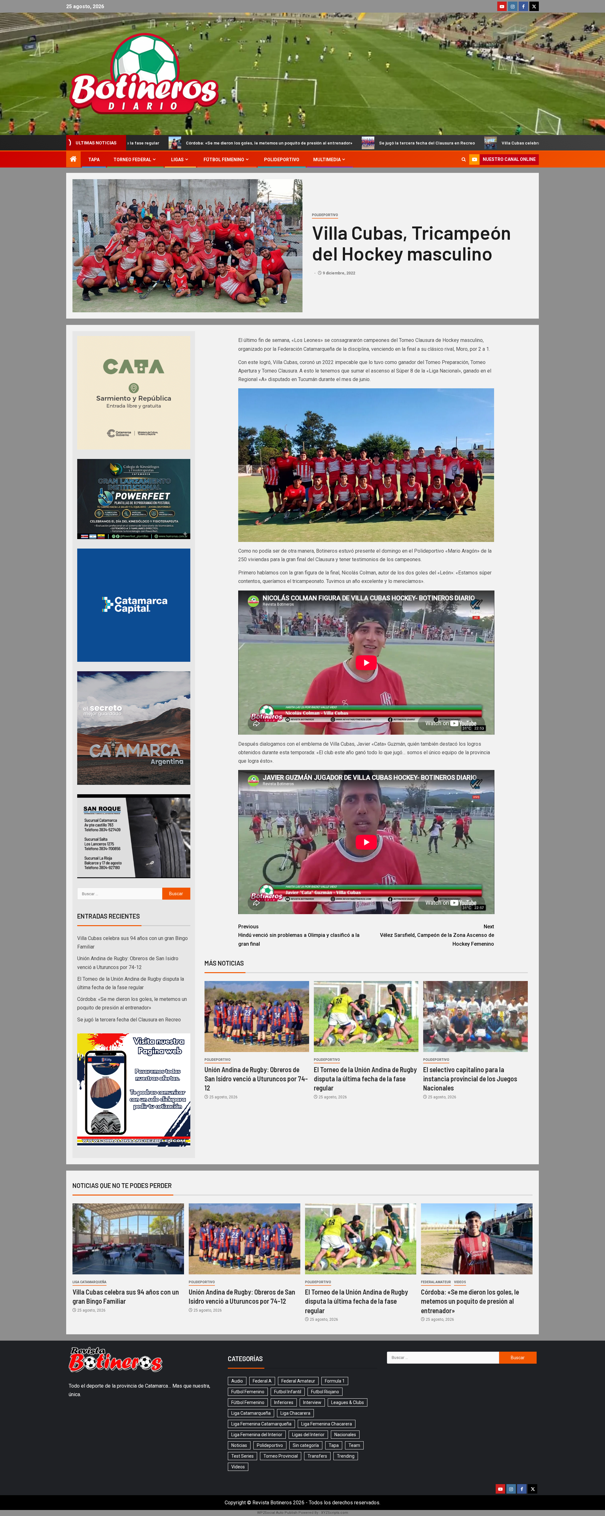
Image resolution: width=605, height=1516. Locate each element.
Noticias (239, 1445)
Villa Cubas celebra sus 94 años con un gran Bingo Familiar (406, 142)
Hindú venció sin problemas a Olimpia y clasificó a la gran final (299, 935)
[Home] (73, 159)
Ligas (177, 159)
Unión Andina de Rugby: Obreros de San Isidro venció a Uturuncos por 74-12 (256, 1078)
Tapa (94, 159)
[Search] (464, 159)
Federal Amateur (436, 1282)
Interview (312, 1402)
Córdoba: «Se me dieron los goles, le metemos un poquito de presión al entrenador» (470, 1301)
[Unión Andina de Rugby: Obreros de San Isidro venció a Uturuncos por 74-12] (257, 1016)
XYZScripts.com (334, 1513)
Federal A (262, 1381)
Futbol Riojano (325, 1391)
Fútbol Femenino (224, 159)
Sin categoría (306, 1445)
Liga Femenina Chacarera (326, 1423)
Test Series (242, 1456)
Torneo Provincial (280, 1456)
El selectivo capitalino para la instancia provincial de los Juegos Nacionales (470, 1078)
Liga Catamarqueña (89, 1282)
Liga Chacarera (295, 1413)
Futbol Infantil (287, 1391)
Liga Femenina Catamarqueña (261, 1423)
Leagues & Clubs (347, 1402)
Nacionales (345, 1434)
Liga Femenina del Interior (256, 1434)
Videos (460, 1282)
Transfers (317, 1456)
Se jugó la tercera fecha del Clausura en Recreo (273, 142)
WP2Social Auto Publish (277, 1513)
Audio (237, 1381)
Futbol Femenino (247, 1391)
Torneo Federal (132, 159)
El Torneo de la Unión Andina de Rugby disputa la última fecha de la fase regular (365, 1078)
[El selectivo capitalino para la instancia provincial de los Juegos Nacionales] (475, 1016)
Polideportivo (281, 159)
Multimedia (327, 159)
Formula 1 (335, 1381)
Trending (345, 1456)
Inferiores (283, 1402)
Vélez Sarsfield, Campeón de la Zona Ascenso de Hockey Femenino (437, 935)
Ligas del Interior (308, 1434)
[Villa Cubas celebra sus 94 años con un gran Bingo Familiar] (128, 1238)
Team (354, 1445)
